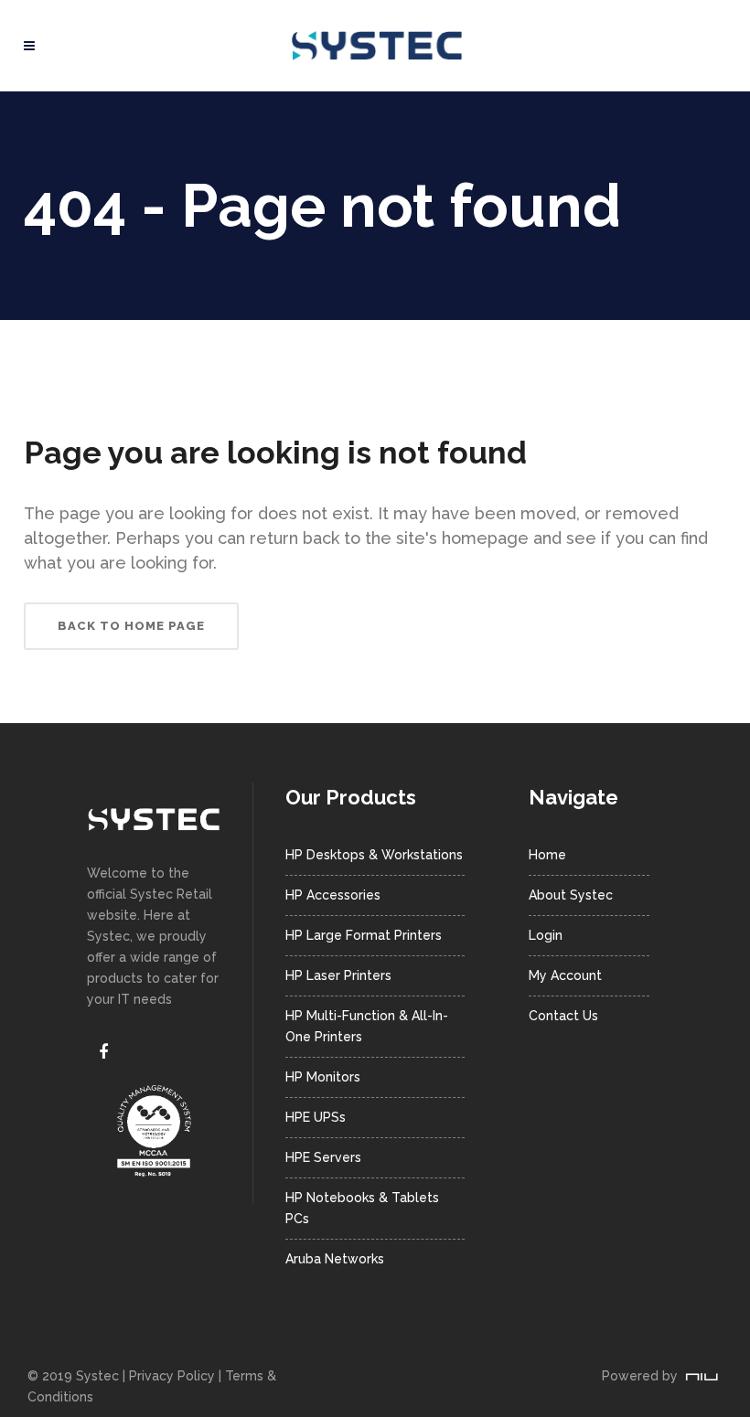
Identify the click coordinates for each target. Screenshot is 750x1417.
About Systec (571, 895)
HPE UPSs (315, 1117)
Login (545, 935)
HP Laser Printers (338, 975)
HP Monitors (322, 1077)
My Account (565, 975)
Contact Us (563, 1015)
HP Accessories (332, 895)
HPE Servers (323, 1157)
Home (547, 854)
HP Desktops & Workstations (374, 854)
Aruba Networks (334, 1259)
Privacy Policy (172, 1376)
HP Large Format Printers (363, 935)
